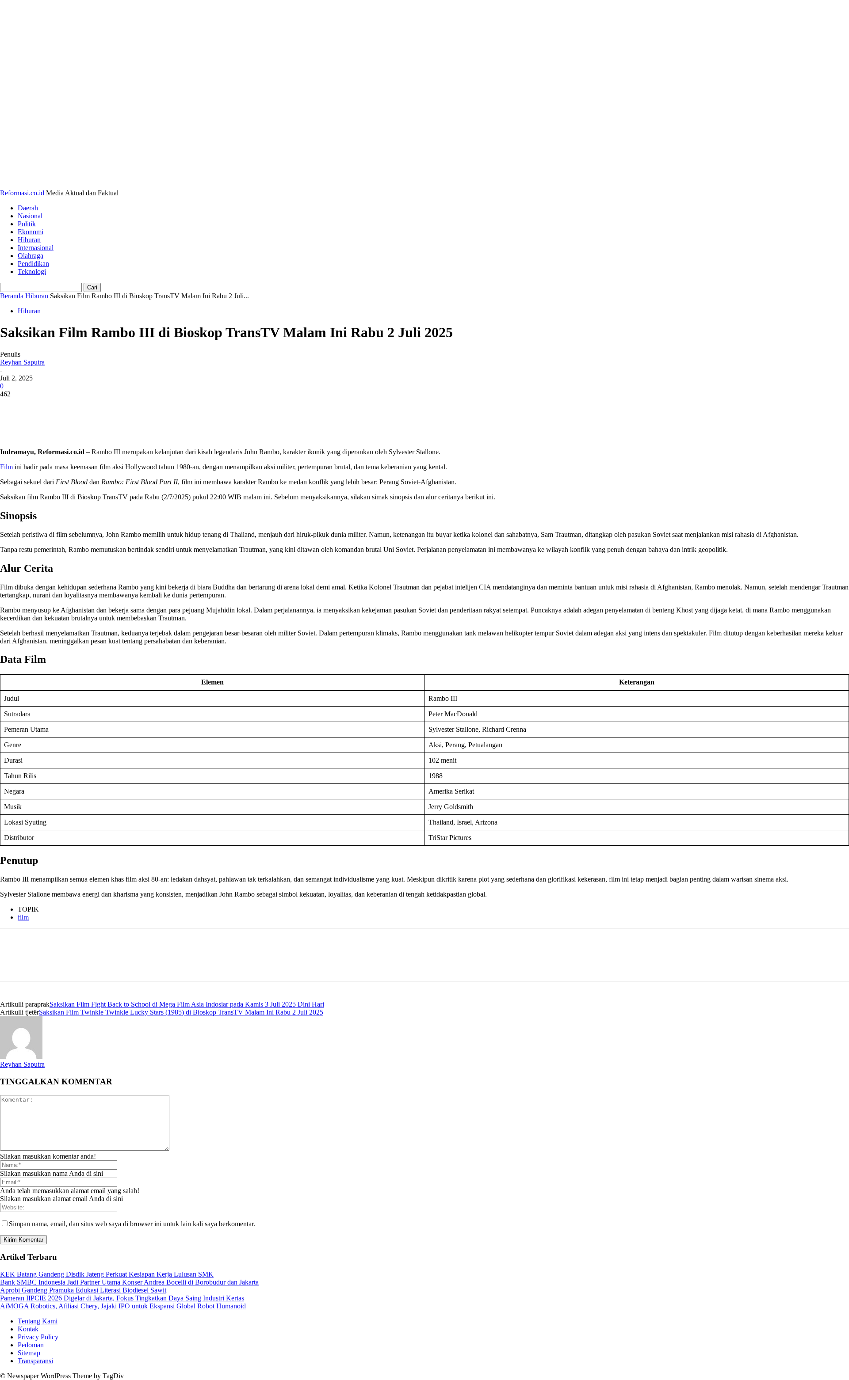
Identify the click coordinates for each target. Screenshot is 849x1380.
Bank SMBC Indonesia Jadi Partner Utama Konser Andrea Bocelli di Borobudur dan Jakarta (129, 1282)
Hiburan (29, 239)
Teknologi (32, 271)
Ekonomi (30, 232)
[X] (46, 407)
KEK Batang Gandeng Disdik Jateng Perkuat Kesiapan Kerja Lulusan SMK (107, 1274)
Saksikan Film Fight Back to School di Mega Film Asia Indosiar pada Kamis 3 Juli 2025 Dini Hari (187, 1004)
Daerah (28, 208)
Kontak (28, 1329)
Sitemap (29, 1353)
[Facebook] (14, 407)
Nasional (30, 216)
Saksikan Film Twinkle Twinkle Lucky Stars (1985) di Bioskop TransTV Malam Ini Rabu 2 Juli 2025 (181, 1012)
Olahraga (30, 255)
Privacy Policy (38, 1337)
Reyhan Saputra (22, 362)
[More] (142, 407)
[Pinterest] (78, 407)
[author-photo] (21, 1056)
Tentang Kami (37, 1321)
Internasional (36, 247)
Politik (27, 224)
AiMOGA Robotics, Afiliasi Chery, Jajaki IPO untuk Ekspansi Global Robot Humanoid (123, 1306)
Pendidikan (33, 263)
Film (6, 467)
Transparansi (35, 1361)
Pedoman (31, 1345)
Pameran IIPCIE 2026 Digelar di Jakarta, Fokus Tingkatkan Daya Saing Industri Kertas (122, 1298)
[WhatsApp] (110, 407)
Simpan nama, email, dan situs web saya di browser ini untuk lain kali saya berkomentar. (132, 1224)
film (23, 917)
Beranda (11, 296)
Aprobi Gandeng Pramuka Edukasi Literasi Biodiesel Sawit (83, 1290)
